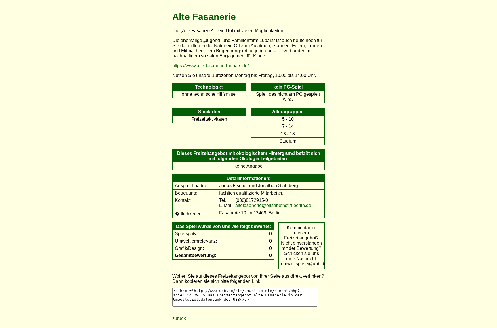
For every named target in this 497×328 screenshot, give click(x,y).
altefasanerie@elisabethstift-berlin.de (273, 205)
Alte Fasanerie (204, 16)
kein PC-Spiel (288, 87)
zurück (179, 318)
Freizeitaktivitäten (209, 119)
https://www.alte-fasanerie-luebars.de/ (210, 65)
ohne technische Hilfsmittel (209, 94)
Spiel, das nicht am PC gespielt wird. (288, 97)
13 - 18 (288, 133)
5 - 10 (288, 119)
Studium (287, 141)
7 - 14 (288, 126)
